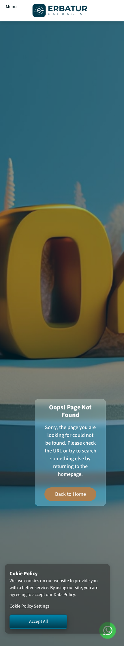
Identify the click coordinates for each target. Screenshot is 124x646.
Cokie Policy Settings (30, 606)
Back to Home (70, 494)
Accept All (38, 622)
